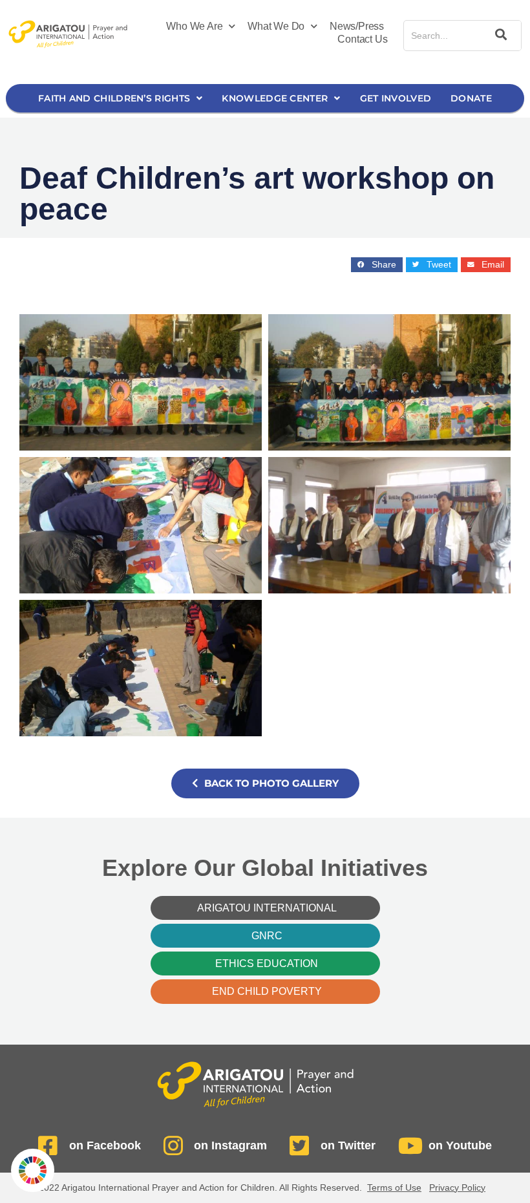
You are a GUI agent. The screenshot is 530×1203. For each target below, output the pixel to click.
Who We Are (194, 26)
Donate (471, 98)
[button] (377, 264)
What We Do (276, 26)
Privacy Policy (457, 1187)
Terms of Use (394, 1187)
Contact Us (362, 39)
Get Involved (396, 98)
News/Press (357, 26)
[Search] (498, 35)
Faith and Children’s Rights (114, 98)
